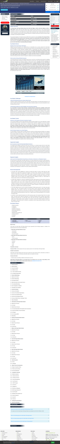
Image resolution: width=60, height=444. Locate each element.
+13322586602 (52, 438)
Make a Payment (34, 440)
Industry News (19, 437)
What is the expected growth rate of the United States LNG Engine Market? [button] (21, 421)
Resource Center (50, 1)
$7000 (58, 9)
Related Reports (4, 19)
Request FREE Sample (5, 22)
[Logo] (4, 1)
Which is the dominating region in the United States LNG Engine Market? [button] (21, 415)
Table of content (4, 16)
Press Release (4, 437)
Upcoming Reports (4, 436)
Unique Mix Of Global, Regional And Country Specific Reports (56, 56)
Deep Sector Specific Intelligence (55, 53)
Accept (53, 442)
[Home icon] (57, 1)
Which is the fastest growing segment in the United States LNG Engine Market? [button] (22, 418)
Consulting (37, 1)
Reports (3, 435)
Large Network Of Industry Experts (55, 51)
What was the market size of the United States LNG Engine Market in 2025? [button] (22, 409)
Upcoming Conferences (5, 440)
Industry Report (32, 1)
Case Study (18, 436)
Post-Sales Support (55, 45)
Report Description (5, 15)
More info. (13, 442)
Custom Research (4, 432)
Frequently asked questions (5, 18)
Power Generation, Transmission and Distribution (12, 3)
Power (3, 3)
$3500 (58, 5)
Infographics (19, 435)
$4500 (58, 7)
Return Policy (34, 436)
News (18, 432)
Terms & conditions (34, 437)
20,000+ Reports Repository (55, 47)
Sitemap (18, 440)
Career (33, 432)
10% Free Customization (55, 49)
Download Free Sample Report (30, 96)
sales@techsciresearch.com (37, 260)
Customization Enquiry (4, 9)
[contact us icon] (54, 1)
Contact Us (33, 435)
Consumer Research (43, 1)
